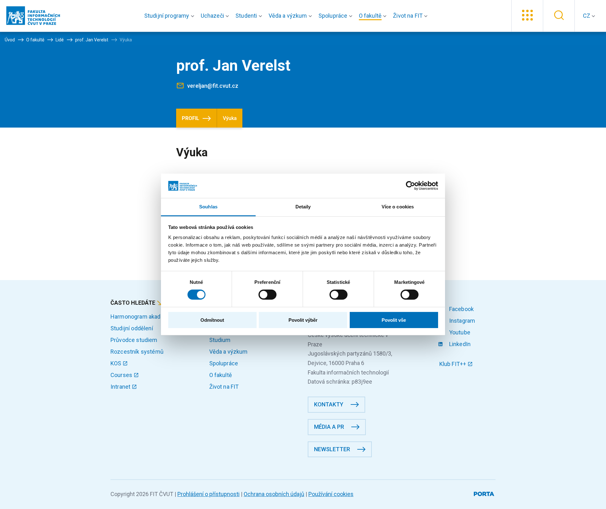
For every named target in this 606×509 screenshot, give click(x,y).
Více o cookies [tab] (398, 206)
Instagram (461, 320)
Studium (220, 340)
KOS (116, 363)
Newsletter (332, 449)
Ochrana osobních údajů (274, 494)
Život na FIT (224, 386)
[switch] (267, 295)
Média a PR (329, 426)
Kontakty (328, 404)
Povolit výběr (303, 320)
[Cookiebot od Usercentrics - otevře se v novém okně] (410, 185)
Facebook (461, 309)
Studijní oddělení (131, 328)
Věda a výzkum (228, 351)
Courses (122, 375)
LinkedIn (459, 344)
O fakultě (220, 375)
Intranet (121, 386)
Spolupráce (223, 363)
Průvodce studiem (133, 340)
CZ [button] (587, 15)
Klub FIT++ (453, 364)
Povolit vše (394, 320)
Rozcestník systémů (136, 351)
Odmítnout (212, 320)
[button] (170, 16)
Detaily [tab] (303, 206)
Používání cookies (331, 494)
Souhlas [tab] (208, 206)
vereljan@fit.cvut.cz (212, 85)
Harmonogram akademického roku (154, 316)
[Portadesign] (485, 492)
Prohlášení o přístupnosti (208, 494)
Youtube (459, 332)
